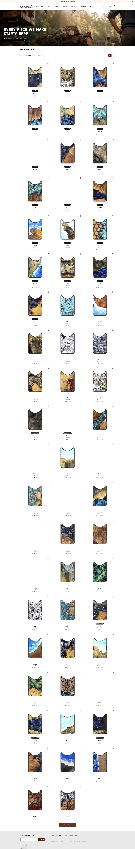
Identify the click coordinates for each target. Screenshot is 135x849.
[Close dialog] (132, 2)
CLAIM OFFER (67, 432)
